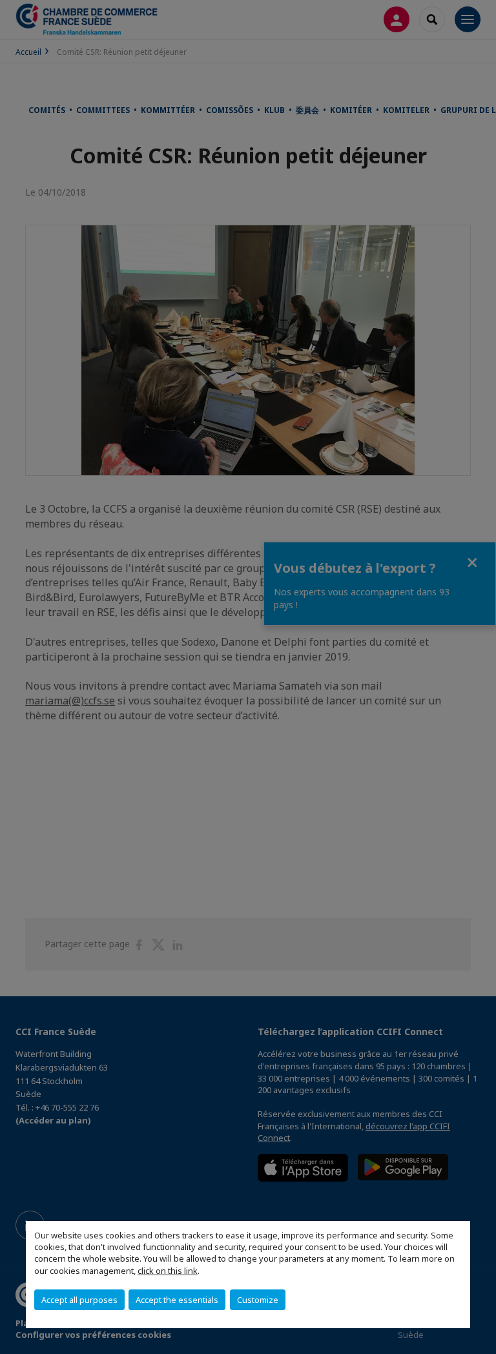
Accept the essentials (177, 1300)
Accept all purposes (79, 1300)
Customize (257, 1300)
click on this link (168, 1271)
